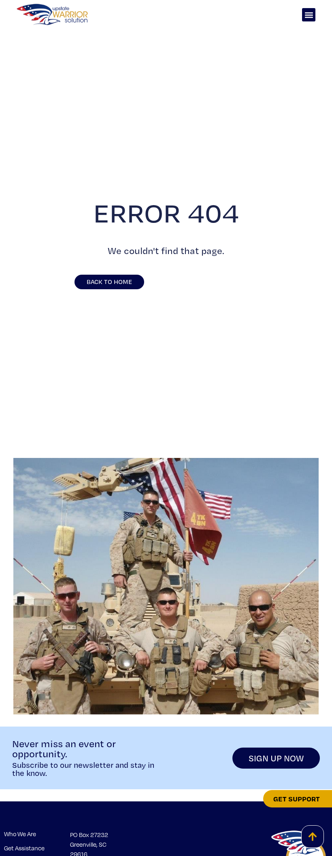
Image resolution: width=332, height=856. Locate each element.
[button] (308, 14)
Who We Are (20, 833)
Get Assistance (24, 848)
